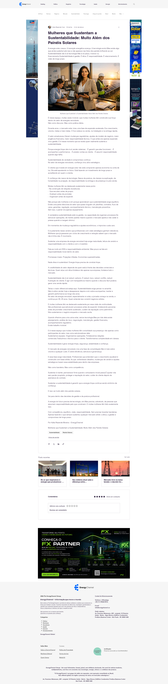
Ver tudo (127, 457)
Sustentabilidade (75, 13)
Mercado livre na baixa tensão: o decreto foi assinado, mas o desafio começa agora (114, 481)
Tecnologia (86, 13)
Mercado (65, 13)
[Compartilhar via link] (63, 444)
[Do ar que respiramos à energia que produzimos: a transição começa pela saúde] (52, 468)
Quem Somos (45, 657)
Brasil (106, 13)
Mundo (114, 13)
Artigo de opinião (97, 13)
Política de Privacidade (66, 650)
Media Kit (62, 657)
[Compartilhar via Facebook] (49, 444)
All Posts (40, 13)
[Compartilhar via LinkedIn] (58, 444)
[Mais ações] (119, 27)
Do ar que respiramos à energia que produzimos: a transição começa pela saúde (52, 481)
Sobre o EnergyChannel (48, 650)
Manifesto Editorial (46, 654)
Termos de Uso (63, 654)
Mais (120, 13)
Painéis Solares (67, 432)
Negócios (56, 13)
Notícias (48, 13)
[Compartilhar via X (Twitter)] (54, 444)
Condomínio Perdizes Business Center (113, 679)
